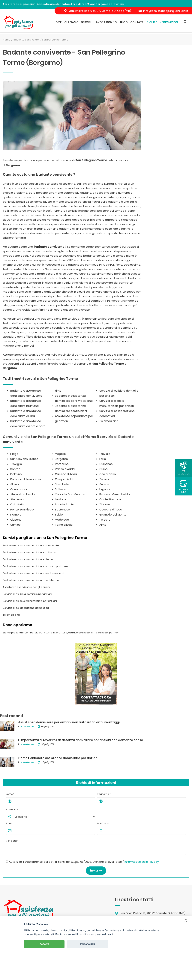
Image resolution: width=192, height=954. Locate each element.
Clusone (16, 520)
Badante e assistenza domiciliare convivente (31, 545)
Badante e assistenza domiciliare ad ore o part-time (35, 566)
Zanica (104, 479)
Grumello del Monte (113, 514)
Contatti (137, 22)
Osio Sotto (17, 504)
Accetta (44, 943)
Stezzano (17, 499)
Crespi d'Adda (64, 479)
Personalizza (87, 943)
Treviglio (16, 464)
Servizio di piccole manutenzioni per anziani (30, 601)
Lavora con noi (106, 22)
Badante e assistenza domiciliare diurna (28, 559)
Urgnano (105, 489)
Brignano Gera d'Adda (114, 494)
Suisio (59, 514)
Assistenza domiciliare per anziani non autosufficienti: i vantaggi (69, 722)
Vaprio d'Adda (65, 469)
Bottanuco (62, 509)
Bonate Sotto (64, 504)
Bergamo (61, 459)
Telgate (104, 520)
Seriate (15, 469)
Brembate (62, 484)
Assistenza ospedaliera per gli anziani (26, 587)
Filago (14, 454)
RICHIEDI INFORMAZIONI (162, 22)
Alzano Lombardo (22, 494)
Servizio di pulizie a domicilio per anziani (27, 594)
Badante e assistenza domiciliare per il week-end (33, 573)
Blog (124, 22)
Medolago (62, 520)
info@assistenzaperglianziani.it (165, 11)
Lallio (102, 459)
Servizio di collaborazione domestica (26, 608)
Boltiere (60, 489)
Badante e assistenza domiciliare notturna (29, 552)
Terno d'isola (64, 525)
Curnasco (106, 464)
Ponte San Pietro (22, 509)
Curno (103, 469)
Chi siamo (71, 22)
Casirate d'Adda (110, 509)
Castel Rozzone (110, 499)
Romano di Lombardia (25, 479)
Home (58, 22)
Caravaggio (18, 489)
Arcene (104, 484)
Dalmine (16, 474)
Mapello (60, 454)
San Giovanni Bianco (24, 459)
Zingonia (105, 504)
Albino (14, 484)
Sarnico (15, 525)
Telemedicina (108, 421)
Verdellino (62, 464)
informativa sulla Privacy (141, 862)
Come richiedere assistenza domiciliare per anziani (58, 758)
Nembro (16, 514)
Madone (60, 499)
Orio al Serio (107, 474)
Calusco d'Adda (66, 474)
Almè (102, 525)
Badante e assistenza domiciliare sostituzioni (31, 580)
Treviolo (104, 454)
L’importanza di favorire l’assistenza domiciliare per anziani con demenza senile (80, 740)
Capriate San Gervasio (70, 494)
